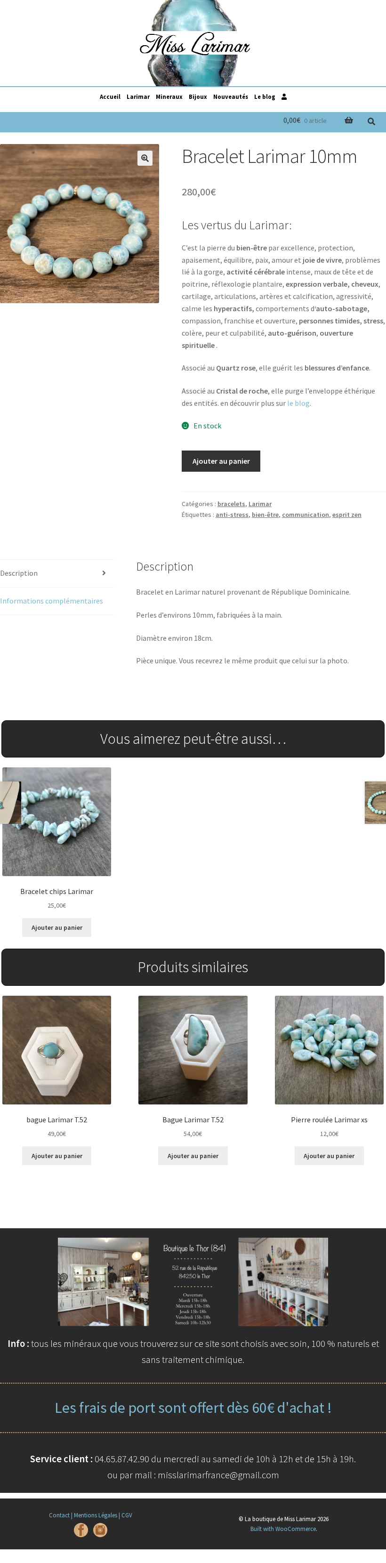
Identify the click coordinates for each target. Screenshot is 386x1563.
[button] (145, 158)
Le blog (264, 96)
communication (305, 514)
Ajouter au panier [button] (57, 927)
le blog (298, 403)
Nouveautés (230, 96)
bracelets (231, 504)
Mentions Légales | (97, 1515)
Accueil (110, 96)
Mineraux (169, 96)
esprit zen (347, 514)
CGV (126, 1515)
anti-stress (232, 514)
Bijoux (198, 96)
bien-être (265, 514)
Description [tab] (19, 573)
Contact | (60, 1515)
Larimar (138, 96)
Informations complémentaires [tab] (51, 600)
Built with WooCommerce (283, 1528)
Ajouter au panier (221, 461)
